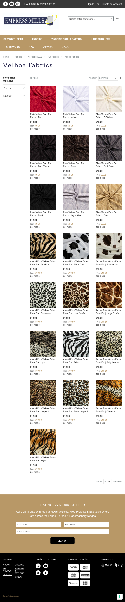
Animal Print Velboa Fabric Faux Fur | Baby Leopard (108, 361)
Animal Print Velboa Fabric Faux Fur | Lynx (43, 361)
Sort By (93, 78)
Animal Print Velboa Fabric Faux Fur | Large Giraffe (108, 312)
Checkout (19, 564)
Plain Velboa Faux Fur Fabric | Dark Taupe (41, 165)
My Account (7, 569)
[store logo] (31, 21)
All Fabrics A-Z (35, 56)
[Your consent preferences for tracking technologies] (120, 597)
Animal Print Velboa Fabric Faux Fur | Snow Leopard (76, 410)
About (6, 564)
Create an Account (112, 4)
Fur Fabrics (53, 56)
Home (6, 56)
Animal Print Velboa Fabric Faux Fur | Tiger (43, 459)
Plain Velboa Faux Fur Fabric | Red (41, 116)
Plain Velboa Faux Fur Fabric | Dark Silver (106, 165)
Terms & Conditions (11, 596)
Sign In (90, 4)
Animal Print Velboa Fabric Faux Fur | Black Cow (76, 263)
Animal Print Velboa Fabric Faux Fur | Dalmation (43, 312)
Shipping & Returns (19, 571)
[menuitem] (14, 39)
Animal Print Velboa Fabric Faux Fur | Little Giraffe (76, 312)
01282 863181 (47, 4)
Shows (18, 576)
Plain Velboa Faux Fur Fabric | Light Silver (73, 214)
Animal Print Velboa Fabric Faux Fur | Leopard (43, 410)
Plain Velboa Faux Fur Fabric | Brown (73, 165)
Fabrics (18, 56)
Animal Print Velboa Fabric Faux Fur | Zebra (76, 361)
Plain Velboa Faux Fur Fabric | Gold (106, 214)
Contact (7, 574)
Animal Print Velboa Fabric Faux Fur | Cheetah (108, 410)
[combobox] (91, 18)
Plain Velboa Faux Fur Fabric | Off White (106, 116)
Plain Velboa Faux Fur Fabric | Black (41, 214)
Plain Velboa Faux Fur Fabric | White (73, 116)
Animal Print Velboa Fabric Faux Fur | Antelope (43, 263)
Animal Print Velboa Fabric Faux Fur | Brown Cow (108, 263)
